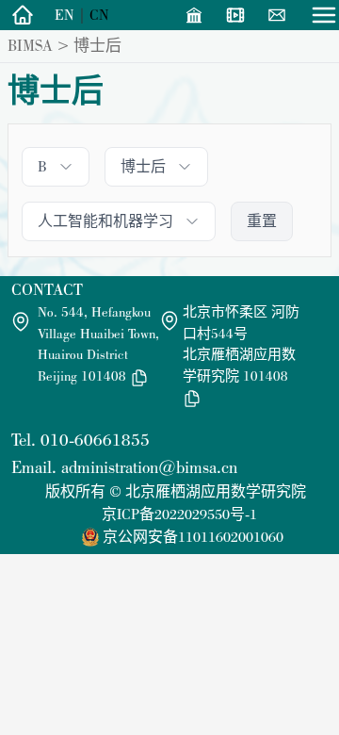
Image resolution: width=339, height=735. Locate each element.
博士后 (97, 45)
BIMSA (30, 45)
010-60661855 (95, 439)
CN (99, 15)
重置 (262, 221)
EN (64, 15)
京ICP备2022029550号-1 (179, 514)
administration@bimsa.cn (149, 467)
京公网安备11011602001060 (193, 537)
